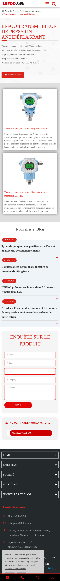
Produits (16, 11)
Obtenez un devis (14, 75)
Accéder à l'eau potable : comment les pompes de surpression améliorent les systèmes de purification (29, 312)
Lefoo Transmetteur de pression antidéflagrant (29, 32)
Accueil (8, 11)
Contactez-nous (14, 507)
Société (8, 474)
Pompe (7, 455)
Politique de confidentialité (15, 569)
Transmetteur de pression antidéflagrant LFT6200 (26, 128)
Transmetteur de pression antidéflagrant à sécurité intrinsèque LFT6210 (26, 194)
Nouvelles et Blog (30, 229)
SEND (18, 405)
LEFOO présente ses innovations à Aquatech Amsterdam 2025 (28, 289)
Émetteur (10, 464)
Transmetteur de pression (31, 11)
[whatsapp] (37, 577)
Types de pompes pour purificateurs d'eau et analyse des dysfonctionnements (28, 248)
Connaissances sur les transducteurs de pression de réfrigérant (25, 269)
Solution (10, 484)
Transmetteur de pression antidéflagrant (19, 14)
